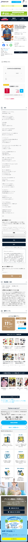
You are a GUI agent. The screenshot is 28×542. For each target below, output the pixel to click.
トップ (2, 9)
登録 (12, 275)
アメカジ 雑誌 (4, 400)
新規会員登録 (14, 422)
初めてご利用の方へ (14, 427)
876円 (17, 73)
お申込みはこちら (22, 328)
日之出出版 (6, 49)
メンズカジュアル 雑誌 (18, 9)
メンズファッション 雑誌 (8, 9)
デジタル (6, 79)
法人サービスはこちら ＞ (7, 430)
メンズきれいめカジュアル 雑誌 (18, 400)
